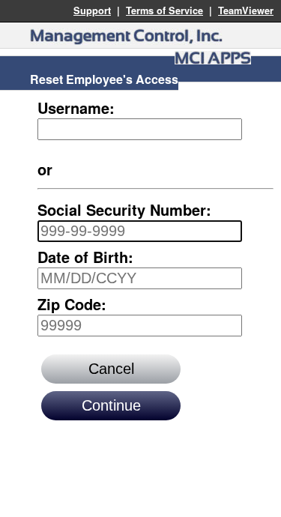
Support (92, 10)
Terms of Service (164, 10)
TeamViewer (246, 10)
